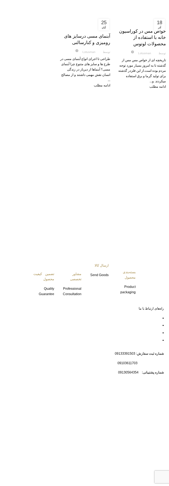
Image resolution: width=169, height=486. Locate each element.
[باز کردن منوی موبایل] (164, 4)
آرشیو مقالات (93, 438)
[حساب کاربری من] (154, 4)
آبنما (99, 401)
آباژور (98, 409)
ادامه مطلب (157, 86)
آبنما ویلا (96, 416)
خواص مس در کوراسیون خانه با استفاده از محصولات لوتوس (142, 38)
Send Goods (99, 275)
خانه (164, 14)
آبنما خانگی (94, 431)
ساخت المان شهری (139, 404)
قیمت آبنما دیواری (90, 424)
